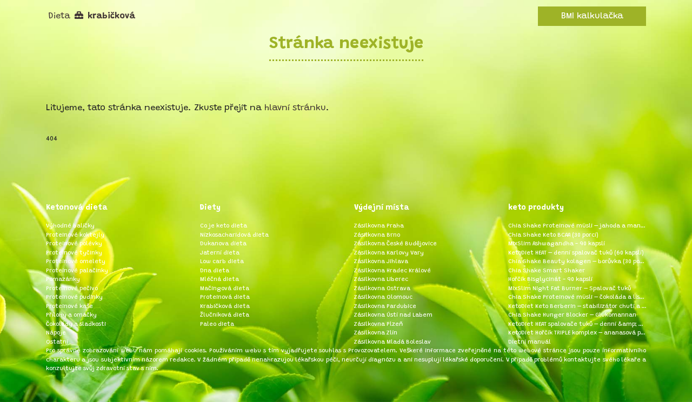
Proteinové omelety (75, 262)
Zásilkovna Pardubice (385, 307)
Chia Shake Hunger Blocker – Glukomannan (572, 315)
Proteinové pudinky (74, 297)
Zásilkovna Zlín (375, 333)
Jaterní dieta (219, 253)
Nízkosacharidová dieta (234, 235)
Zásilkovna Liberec (381, 280)
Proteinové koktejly (75, 235)
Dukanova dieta (223, 244)
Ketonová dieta (77, 208)
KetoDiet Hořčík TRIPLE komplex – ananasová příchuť (577, 333)
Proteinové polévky (74, 244)
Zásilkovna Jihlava (381, 262)
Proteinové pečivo (72, 289)
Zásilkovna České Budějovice (395, 244)
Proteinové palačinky (77, 271)
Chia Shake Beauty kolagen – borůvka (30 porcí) (577, 262)
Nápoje (56, 333)
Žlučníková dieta (224, 315)
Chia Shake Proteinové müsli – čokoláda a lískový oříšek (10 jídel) (577, 297)
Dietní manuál (529, 342)
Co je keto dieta (223, 226)
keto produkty (536, 208)
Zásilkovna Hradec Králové (392, 271)
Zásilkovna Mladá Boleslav (392, 342)
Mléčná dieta (219, 280)
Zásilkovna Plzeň (378, 324)
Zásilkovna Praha (379, 226)
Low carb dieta (222, 262)
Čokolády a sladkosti (76, 324)
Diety (210, 208)
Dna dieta (214, 271)
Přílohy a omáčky (71, 315)
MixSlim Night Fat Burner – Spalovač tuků (569, 289)
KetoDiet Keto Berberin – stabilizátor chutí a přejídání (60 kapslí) (577, 307)
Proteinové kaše (69, 307)
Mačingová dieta (224, 289)
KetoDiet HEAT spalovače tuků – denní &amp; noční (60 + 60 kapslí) (577, 324)
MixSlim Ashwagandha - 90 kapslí (556, 244)
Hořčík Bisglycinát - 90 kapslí (550, 280)
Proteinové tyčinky (74, 253)
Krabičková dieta (225, 307)
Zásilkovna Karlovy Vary (389, 253)
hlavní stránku (295, 108)
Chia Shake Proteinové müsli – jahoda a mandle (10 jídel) (577, 226)
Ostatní (57, 342)
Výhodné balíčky (70, 226)
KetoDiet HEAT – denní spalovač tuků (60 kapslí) (576, 253)
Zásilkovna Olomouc (383, 297)
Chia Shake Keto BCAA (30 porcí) (553, 235)
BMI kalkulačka (592, 16)
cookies (194, 351)
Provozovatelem (372, 351)
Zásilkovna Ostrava (382, 289)
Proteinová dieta (225, 297)
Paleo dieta (217, 324)
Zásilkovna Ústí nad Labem (393, 315)
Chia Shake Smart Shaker (546, 271)
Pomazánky (63, 280)
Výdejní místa (381, 208)
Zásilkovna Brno (377, 235)
